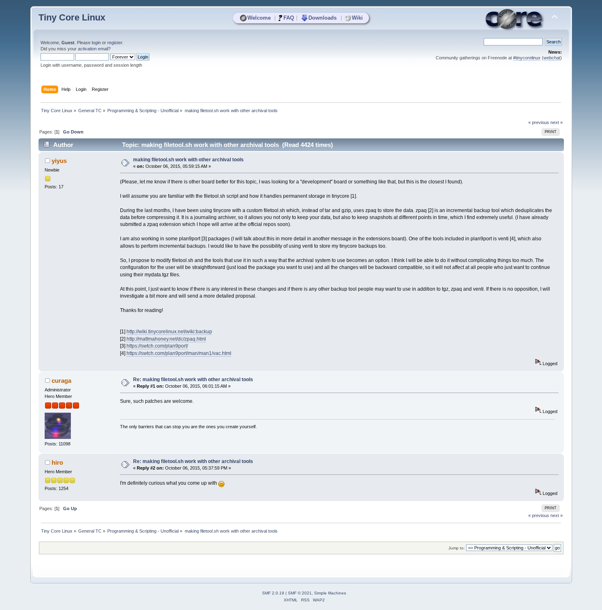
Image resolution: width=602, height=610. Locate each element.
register (114, 42)
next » (556, 122)
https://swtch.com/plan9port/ (157, 346)
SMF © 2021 (300, 593)
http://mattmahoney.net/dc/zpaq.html (166, 339)
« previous (538, 122)
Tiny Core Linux (71, 17)
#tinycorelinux (527, 57)
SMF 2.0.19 (273, 593)
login (96, 42)
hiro (57, 462)
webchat (551, 57)
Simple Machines (330, 593)
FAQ (288, 18)
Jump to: (456, 548)
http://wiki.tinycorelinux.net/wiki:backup (169, 331)
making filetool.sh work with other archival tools (188, 160)
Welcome (259, 18)
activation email (93, 48)
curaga (61, 380)
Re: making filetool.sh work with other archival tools (193, 379)
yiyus (59, 160)
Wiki (357, 18)
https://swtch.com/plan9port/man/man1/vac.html (179, 353)
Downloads (322, 18)
